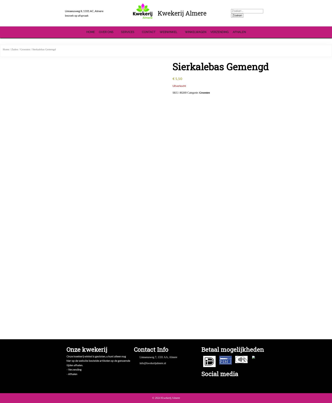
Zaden (14, 49)
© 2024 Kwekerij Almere (166, 397)
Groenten (25, 49)
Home (6, 49)
